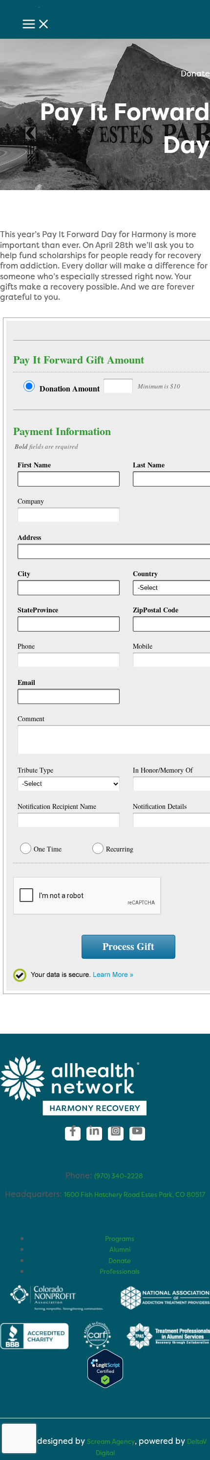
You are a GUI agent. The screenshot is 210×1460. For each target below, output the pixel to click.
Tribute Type (35, 770)
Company (31, 501)
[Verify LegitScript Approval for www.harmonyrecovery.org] (105, 1385)
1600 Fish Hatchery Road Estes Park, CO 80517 (134, 1194)
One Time (48, 848)
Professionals (120, 1271)
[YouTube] (137, 1134)
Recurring (119, 848)
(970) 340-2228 (119, 1175)
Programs (119, 1238)
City (24, 573)
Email (26, 682)
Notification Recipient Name (57, 806)
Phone (26, 646)
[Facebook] (73, 1134)
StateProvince (38, 610)
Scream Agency (111, 1441)
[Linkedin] (94, 1134)
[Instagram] (116, 1134)
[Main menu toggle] (36, 24)
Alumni (119, 1249)
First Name (34, 465)
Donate (119, 1260)
